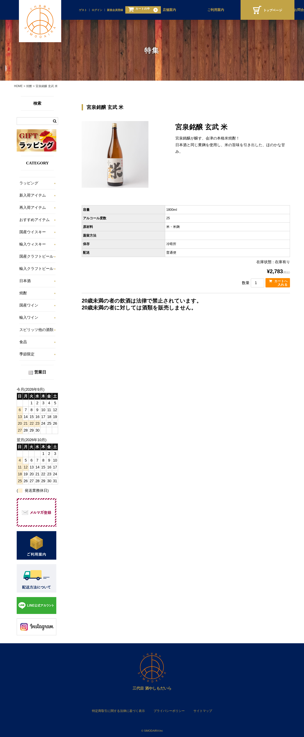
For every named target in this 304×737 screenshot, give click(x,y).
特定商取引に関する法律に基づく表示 (118, 711)
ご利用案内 (215, 10)
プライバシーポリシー (169, 711)
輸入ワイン (28, 317)
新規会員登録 (115, 10)
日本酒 (25, 281)
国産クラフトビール (36, 256)
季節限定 (26, 354)
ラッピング (28, 183)
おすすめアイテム (34, 220)
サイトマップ (202, 711)
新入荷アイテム (32, 195)
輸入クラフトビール (36, 269)
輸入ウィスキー (32, 244)
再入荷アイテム (32, 207)
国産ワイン (28, 305)
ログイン (97, 10)
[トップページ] (267, 10)
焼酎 (23, 293)
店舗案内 (169, 10)
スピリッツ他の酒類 (36, 330)
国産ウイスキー (32, 232)
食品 (23, 342)
